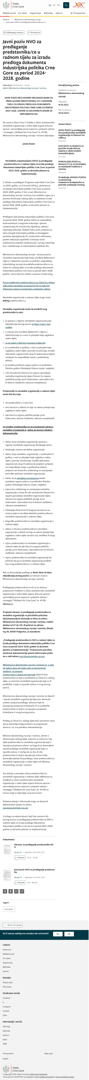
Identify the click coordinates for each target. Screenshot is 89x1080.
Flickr (5, 1015)
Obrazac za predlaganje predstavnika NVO (34, 846)
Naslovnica (7, 950)
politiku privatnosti (46, 1077)
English (5, 1059)
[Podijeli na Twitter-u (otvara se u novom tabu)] (5, 891)
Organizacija (35, 13)
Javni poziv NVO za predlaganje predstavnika (34, 871)
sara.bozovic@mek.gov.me (31, 656)
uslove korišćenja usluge (64, 1077)
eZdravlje (6, 1031)
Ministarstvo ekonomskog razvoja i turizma (27, 88)
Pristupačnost (8, 1053)
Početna (6, 20)
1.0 (18, 852)
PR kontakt (7, 987)
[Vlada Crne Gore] (24, 5)
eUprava (6, 1035)
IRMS (5, 1044)
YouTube (6, 1011)
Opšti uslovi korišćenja (38, 1074)
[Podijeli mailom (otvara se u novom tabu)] (16, 891)
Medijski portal (9, 13)
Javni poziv (9, 909)
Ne (69, 934)
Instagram (7, 1007)
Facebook (6, 998)
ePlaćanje (6, 1026)
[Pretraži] (66, 5)
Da (58, 934)
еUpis (5, 1039)
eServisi (59, 13)
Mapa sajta (48, 1053)
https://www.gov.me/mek (22, 674)
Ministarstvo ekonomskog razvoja (28, 20)
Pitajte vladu (8, 982)
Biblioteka (48, 13)
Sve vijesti (22, 13)
